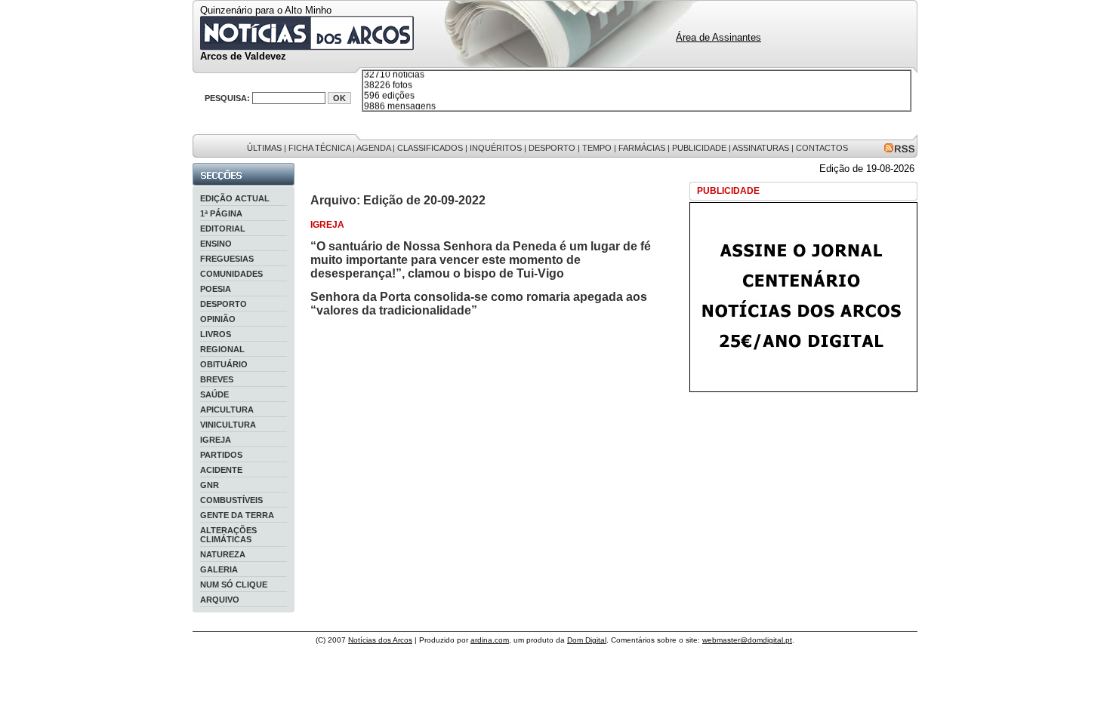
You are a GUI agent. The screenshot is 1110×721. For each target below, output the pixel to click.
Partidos (221, 454)
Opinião (218, 319)
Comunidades (231, 273)
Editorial (222, 228)
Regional (222, 349)
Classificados (430, 147)
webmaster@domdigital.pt (747, 640)
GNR (209, 484)
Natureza (222, 554)
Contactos (822, 147)
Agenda (373, 147)
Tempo (597, 147)
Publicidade (699, 147)
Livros (215, 334)
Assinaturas (760, 147)
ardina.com (489, 640)
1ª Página (221, 213)
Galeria (219, 569)
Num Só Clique (233, 584)
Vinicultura (228, 424)
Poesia (215, 288)
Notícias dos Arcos (380, 640)
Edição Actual (235, 198)
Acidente (221, 469)
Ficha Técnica (319, 147)
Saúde (214, 394)
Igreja (215, 439)
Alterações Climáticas (228, 535)
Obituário (224, 364)
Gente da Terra (237, 515)
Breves (216, 379)
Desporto (552, 147)
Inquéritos (496, 147)
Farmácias (641, 147)
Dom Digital (586, 640)
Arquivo (219, 599)
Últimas (264, 147)
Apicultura (227, 409)
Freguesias (227, 258)
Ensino (216, 243)
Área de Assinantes (718, 37)
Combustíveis (231, 500)
